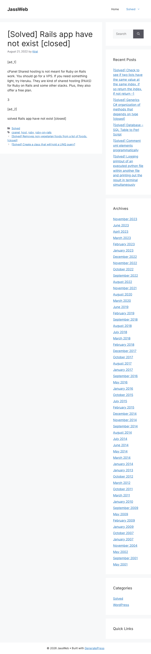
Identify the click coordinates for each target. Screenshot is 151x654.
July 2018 (120, 332)
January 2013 (123, 470)
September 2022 (125, 275)
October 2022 (123, 269)
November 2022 (125, 263)
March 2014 (122, 458)
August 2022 (122, 282)
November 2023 (125, 219)
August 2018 (122, 326)
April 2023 (120, 231)
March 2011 (121, 495)
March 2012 (121, 483)
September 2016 (125, 376)
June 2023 (121, 225)
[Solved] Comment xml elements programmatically (127, 145)
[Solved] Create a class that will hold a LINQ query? (43, 144)
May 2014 (120, 451)
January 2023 (123, 250)
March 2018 (121, 338)
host (24, 132)
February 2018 (123, 344)
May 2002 (120, 552)
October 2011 (123, 489)
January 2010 (123, 501)
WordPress (121, 605)
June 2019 (121, 307)
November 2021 (125, 288)
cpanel (16, 132)
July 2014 (120, 439)
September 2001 (125, 558)
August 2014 (122, 432)
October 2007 (123, 533)
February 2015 (123, 407)
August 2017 (122, 363)
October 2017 (123, 357)
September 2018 (125, 319)
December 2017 (124, 351)
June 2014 (121, 445)
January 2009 (123, 527)
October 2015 (123, 395)
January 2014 (123, 464)
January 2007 (123, 539)
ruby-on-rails (43, 132)
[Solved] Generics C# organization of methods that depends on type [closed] (126, 109)
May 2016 (120, 382)
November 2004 (125, 545)
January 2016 (123, 388)
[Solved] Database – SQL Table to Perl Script (128, 129)
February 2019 (123, 313)
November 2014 (125, 420)
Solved (130, 9)
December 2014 (125, 414)
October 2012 (123, 476)
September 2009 (125, 508)
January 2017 (123, 370)
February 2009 (124, 520)
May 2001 (120, 564)
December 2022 (125, 257)
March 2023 (122, 238)
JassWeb (17, 9)
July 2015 (120, 401)
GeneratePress (94, 648)
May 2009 (120, 514)
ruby (31, 132)
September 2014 (125, 426)
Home (115, 9)
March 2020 (122, 301)
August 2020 (122, 294)
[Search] (138, 34)
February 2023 (124, 244)
